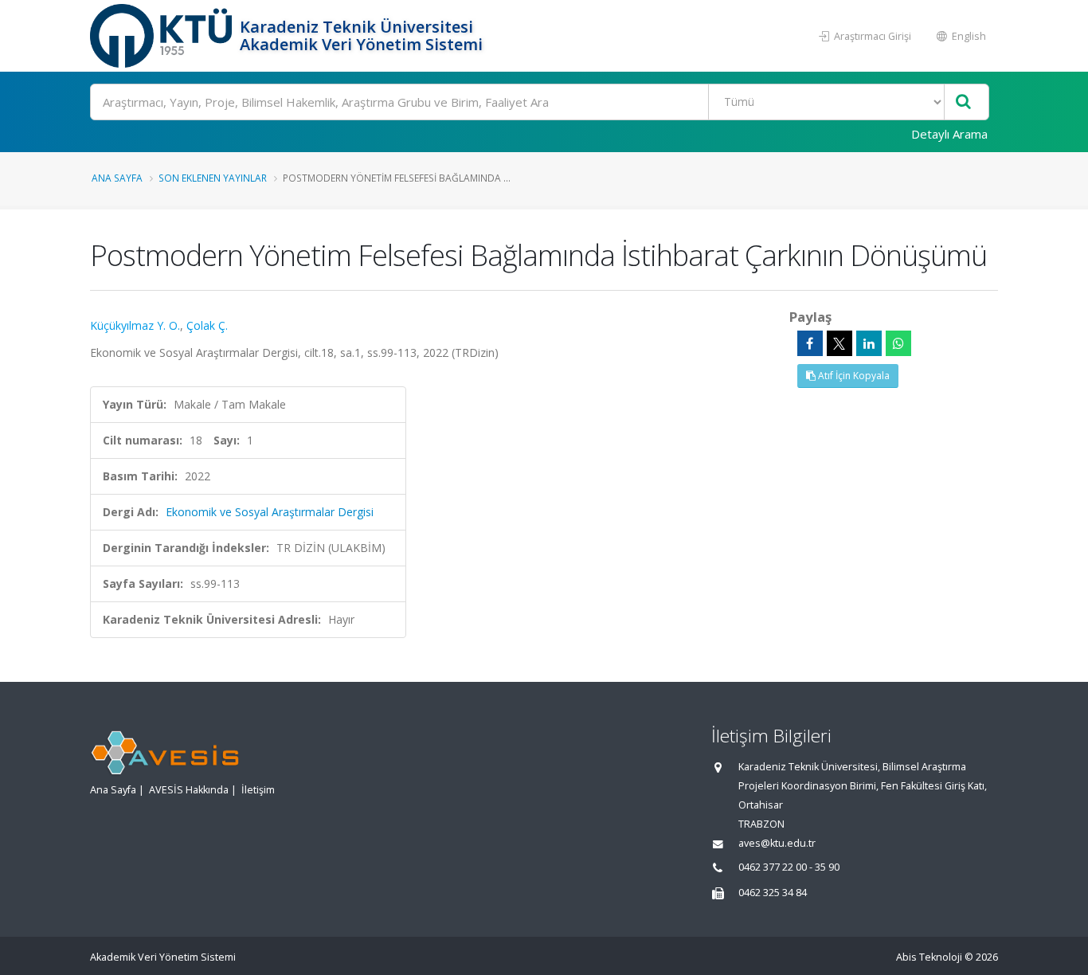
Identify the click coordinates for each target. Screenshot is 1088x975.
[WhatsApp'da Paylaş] (898, 343)
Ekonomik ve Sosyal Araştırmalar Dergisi (270, 511)
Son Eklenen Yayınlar (213, 177)
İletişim (258, 790)
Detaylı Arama (949, 134)
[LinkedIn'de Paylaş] (869, 343)
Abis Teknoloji (929, 957)
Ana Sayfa (117, 177)
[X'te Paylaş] (839, 343)
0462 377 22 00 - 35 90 (788, 867)
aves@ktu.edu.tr (777, 843)
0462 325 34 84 (772, 892)
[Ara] (963, 102)
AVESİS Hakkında (189, 790)
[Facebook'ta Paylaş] (810, 343)
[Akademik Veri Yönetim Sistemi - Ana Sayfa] (163, 36)
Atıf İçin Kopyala (853, 375)
